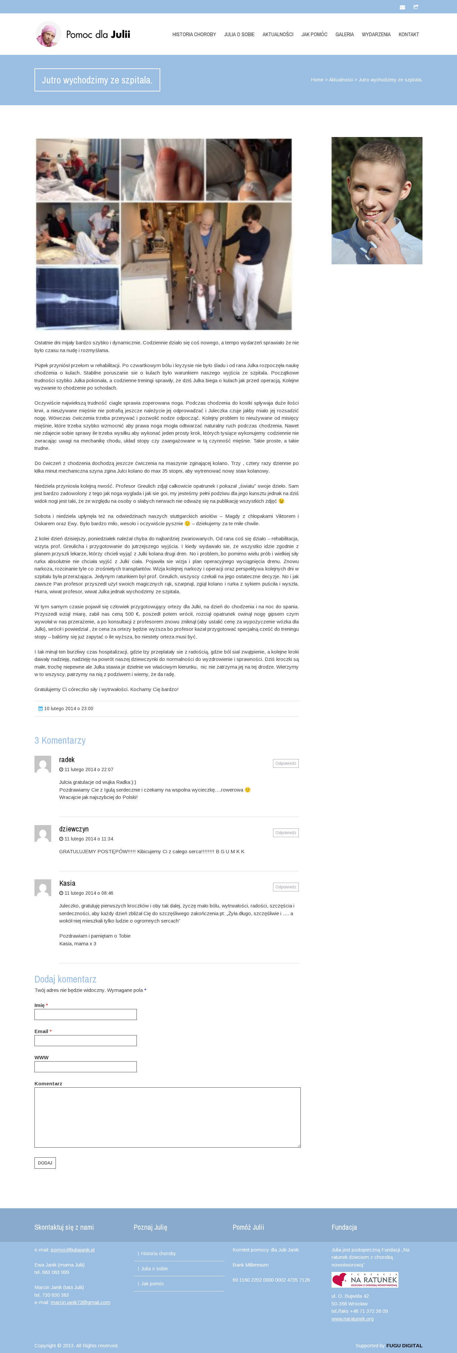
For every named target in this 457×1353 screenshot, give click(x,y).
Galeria (345, 34)
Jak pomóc (314, 34)
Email (41, 1031)
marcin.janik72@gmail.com (80, 1302)
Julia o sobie (239, 34)
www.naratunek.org (353, 1319)
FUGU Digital (404, 1345)
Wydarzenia (376, 34)
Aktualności (278, 34)
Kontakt (409, 34)
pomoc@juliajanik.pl (73, 1250)
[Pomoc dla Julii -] (92, 34)
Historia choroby (194, 34)
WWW (41, 1057)
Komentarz (48, 1083)
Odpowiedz (285, 763)
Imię (39, 1005)
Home (317, 79)
